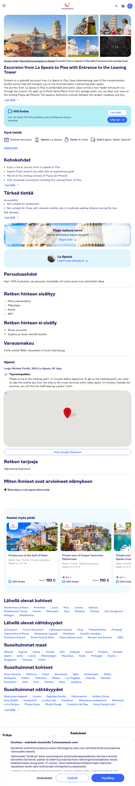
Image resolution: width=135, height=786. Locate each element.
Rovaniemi (10, 681)
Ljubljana (75, 681)
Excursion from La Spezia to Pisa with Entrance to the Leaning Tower (92, 61)
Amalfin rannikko (90, 633)
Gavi (66, 611)
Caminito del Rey (77, 704)
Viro (62, 651)
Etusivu (8, 61)
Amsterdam (91, 674)
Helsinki (105, 678)
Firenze (94, 611)
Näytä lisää (11, 148)
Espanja (75, 651)
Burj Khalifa (11, 700)
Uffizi (120, 637)
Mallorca (31, 674)
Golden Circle (100, 696)
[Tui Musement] (67, 6)
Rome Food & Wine (42, 637)
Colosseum (10, 629)
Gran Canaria (12, 674)
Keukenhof (30, 700)
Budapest (10, 678)
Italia (15, 61)
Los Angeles (73, 678)
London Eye (49, 700)
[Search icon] (116, 6)
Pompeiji (117, 629)
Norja (82, 655)
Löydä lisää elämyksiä (70, 260)
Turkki (42, 659)
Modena (80, 611)
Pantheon (69, 633)
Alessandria (26, 615)
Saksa (36, 651)
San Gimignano (114, 611)
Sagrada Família (56, 696)
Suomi (89, 651)
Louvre (37, 696)
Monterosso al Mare (16, 607)
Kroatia (117, 651)
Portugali (96, 655)
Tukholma (41, 678)
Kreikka (103, 651)
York (36, 681)
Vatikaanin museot (60, 629)
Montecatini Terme (15, 611)
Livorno (78, 607)
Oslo (25, 681)
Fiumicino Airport (14, 637)
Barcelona (61, 674)
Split (76, 674)
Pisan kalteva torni (67, 230)
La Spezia (64, 257)
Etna (80, 629)
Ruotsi (112, 655)
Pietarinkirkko (97, 629)
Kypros (23, 651)
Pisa (66, 607)
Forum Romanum (33, 629)
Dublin (25, 678)
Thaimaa (27, 659)
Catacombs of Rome (16, 633)
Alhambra (118, 700)
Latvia (32, 655)
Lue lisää (10, 100)
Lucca (54, 607)
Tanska (50, 651)
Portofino (39, 607)
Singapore (10, 659)
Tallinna (49, 681)
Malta (107, 674)
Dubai (45, 674)
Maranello (52, 611)
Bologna (9, 615)
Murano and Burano (100, 637)
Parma (37, 611)
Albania (8, 651)
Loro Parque (11, 704)
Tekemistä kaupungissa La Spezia (37, 61)
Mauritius (67, 655)
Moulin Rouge (53, 704)
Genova (93, 607)
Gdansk (90, 678)
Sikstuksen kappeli (46, 633)
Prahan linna (32, 704)
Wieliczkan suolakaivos (93, 700)
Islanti (7, 655)
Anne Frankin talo (104, 704)
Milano (56, 678)
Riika (62, 681)
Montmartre (79, 696)
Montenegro (48, 655)
